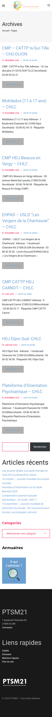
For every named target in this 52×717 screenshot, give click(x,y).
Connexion (7, 627)
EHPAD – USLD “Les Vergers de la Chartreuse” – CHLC (25, 220)
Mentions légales (10, 658)
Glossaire (6, 654)
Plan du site (8, 661)
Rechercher (40, 446)
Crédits (5, 650)
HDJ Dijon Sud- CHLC (21, 338)
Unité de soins (30, 60)
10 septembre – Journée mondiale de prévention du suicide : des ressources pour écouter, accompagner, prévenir (26, 508)
